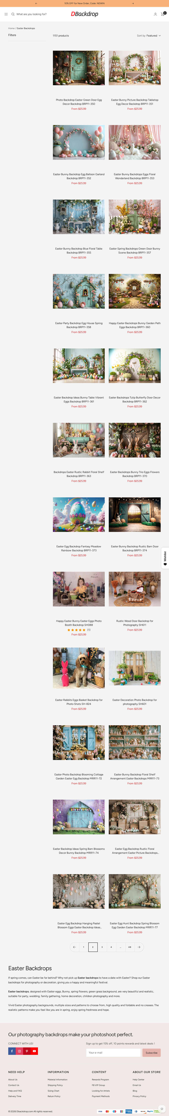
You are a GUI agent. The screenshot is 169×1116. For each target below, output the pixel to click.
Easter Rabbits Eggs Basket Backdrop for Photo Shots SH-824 (78, 701)
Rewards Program (100, 1079)
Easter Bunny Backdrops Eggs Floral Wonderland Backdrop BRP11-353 (134, 176)
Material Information (57, 1079)
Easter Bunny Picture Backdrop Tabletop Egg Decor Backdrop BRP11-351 (134, 101)
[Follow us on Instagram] (19, 1051)
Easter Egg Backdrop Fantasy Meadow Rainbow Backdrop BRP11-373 (78, 548)
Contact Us (13, 1085)
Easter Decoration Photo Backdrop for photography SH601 (135, 701)
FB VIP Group (98, 1085)
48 (129, 947)
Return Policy (54, 1096)
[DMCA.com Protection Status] (157, 1111)
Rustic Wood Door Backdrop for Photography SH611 (134, 623)
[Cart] (162, 14)
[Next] (139, 947)
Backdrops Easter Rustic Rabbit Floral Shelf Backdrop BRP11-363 (79, 474)
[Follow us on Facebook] (12, 1051)
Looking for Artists (101, 1091)
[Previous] (74, 947)
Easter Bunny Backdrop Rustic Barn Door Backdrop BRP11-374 (134, 548)
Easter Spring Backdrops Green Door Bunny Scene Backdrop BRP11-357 (134, 250)
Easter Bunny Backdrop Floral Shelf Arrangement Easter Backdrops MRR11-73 (134, 776)
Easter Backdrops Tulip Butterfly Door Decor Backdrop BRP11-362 (134, 399)
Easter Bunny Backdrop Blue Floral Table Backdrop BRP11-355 (78, 250)
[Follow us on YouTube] (34, 1051)
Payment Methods (101, 1096)
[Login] (155, 14)
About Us (12, 1079)
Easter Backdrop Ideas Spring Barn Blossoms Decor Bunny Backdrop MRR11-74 (79, 850)
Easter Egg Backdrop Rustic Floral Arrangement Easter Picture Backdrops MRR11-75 (134, 851)
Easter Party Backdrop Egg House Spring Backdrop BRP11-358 (78, 325)
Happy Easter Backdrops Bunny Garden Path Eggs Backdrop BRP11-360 (135, 325)
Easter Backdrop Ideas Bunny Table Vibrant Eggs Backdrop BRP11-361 (79, 399)
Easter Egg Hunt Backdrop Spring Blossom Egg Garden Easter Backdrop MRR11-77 (134, 925)
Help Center (138, 1079)
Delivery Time (14, 1096)
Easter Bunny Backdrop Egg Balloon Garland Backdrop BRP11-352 (78, 176)
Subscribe (151, 1052)
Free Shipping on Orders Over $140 (84, 3)
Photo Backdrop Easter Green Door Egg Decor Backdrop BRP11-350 (79, 101)
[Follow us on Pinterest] (27, 1051)
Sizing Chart (53, 1091)
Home (11, 28)
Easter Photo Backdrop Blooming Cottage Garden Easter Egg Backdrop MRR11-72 (78, 776)
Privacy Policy (139, 1096)
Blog (135, 1091)
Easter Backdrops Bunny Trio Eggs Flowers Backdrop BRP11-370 (134, 474)
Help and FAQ (15, 1091)
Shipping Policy (55, 1085)
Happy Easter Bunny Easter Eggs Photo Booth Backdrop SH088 (78, 623)
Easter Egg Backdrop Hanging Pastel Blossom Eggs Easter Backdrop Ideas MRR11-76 (79, 925)
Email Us (137, 1085)
